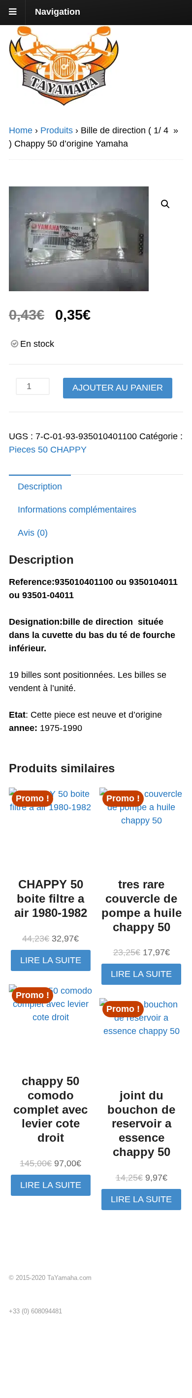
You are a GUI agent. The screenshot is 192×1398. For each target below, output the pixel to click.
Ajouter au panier (117, 388)
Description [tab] (40, 486)
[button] (165, 204)
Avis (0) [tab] (33, 533)
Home (20, 130)
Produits (56, 130)
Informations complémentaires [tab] (77, 510)
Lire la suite (50, 960)
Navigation (57, 12)
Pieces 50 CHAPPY (48, 450)
